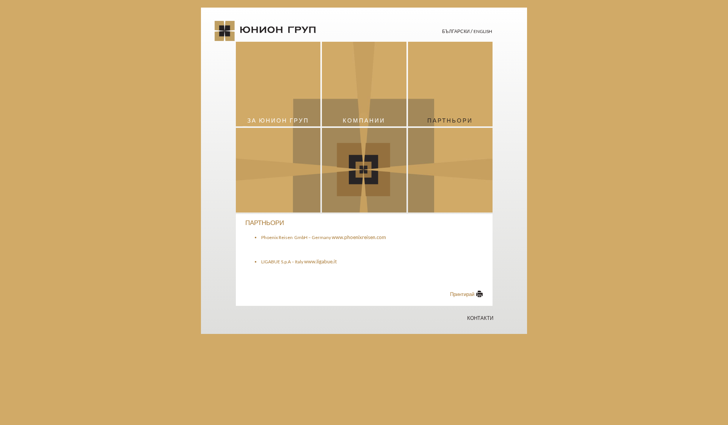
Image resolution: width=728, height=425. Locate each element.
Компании (364, 120)
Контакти (480, 318)
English (483, 31)
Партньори (450, 120)
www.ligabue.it (320, 261)
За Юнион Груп (278, 120)
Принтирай (462, 294)
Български (456, 31)
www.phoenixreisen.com (359, 237)
